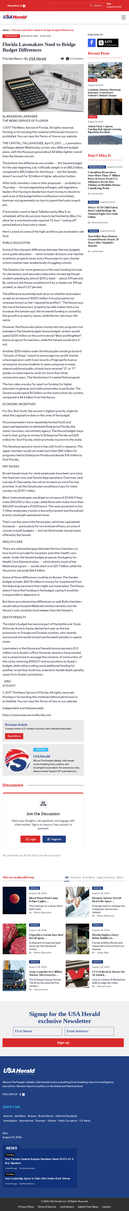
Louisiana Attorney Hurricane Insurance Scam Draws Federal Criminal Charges (104, 92)
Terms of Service (47, 1207)
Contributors (67, 1207)
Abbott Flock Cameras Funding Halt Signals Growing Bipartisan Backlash (104, 129)
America (75, 877)
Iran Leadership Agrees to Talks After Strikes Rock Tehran (37, 1178)
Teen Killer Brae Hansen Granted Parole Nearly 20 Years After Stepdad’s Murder (103, 241)
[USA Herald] (15, 17)
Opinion (52, 1121)
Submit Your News (88, 1207)
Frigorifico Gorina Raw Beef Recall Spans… (46, 936)
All (67, 877)
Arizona (32, 1116)
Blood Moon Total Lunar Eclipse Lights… (43, 899)
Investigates (10, 1121)
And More (88, 877)
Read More (14, 736)
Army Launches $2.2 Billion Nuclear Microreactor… (45, 973)
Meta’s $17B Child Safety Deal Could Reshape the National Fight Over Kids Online (103, 212)
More (120, 877)
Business (41, 1121)
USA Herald (37, 58)
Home (6, 30)
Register (54, 839)
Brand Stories (46, 1116)
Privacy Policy (26, 1207)
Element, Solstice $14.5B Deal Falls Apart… (106, 899)
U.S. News (84, 1121)
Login (30, 839)
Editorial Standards (66, 1116)
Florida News (11, 36)
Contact (106, 1207)
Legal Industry (106, 877)
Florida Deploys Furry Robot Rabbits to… (105, 936)
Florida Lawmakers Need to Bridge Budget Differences (43, 30)
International (26, 1121)
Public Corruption (67, 1121)
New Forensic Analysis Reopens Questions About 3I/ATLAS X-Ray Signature (39, 1161)
